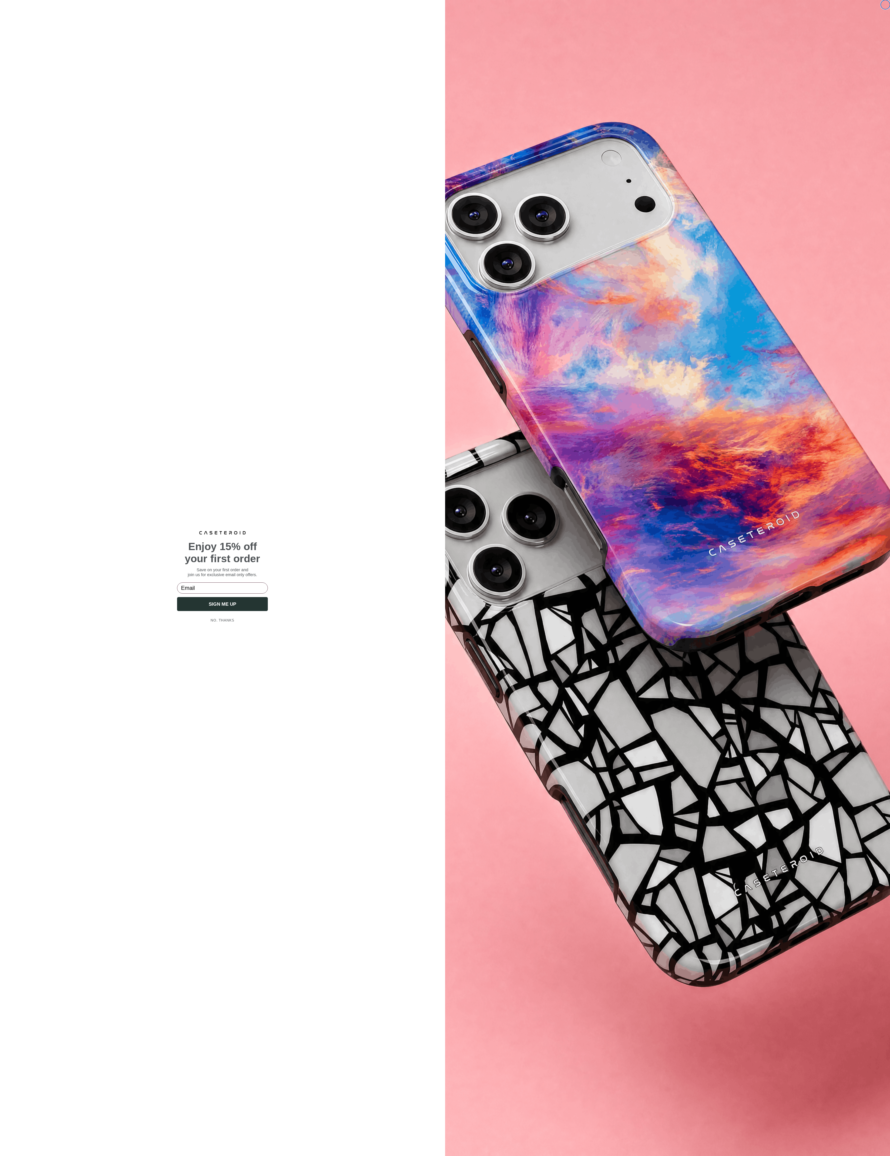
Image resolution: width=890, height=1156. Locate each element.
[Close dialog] (885, 4)
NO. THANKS (222, 620)
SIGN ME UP (222, 604)
